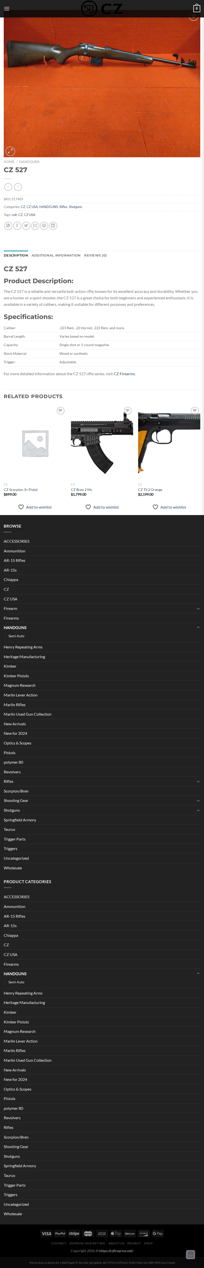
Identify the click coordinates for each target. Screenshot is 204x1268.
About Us (116, 1243)
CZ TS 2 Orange (150, 489)
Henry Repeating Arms (23, 646)
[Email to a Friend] (35, 226)
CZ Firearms (124, 373)
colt (14, 215)
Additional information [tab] (56, 255)
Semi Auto (16, 636)
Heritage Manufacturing (24, 656)
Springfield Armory (20, 819)
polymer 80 (13, 762)
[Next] (200, 460)
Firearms (11, 618)
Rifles (63, 207)
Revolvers (12, 771)
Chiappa (11, 579)
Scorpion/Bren (16, 791)
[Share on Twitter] (26, 226)
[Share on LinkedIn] (53, 226)
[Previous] (4, 460)
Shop (148, 1243)
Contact (58, 1243)
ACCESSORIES (16, 541)
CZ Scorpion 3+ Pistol (21, 489)
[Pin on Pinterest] (44, 226)
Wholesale (13, 867)
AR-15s (10, 570)
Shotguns (75, 207)
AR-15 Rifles (14, 560)
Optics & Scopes (17, 742)
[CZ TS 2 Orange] (169, 443)
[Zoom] (10, 151)
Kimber (10, 666)
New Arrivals (15, 723)
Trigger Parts (15, 839)
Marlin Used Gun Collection (27, 714)
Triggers (10, 848)
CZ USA (32, 207)
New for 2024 (15, 733)
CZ (23, 207)
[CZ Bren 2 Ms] (102, 443)
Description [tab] (16, 255)
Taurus (9, 829)
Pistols (9, 752)
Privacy (134, 1243)
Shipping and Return (87, 1243)
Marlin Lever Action (21, 694)
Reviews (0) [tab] (95, 255)
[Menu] (7, 8)
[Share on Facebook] (17, 226)
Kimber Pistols (16, 675)
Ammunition (14, 550)
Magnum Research (20, 685)
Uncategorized (16, 858)
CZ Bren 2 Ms (81, 489)
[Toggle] (198, 608)
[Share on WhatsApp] (8, 226)
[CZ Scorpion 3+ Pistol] (35, 443)
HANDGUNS (29, 162)
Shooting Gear (16, 800)
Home (9, 162)
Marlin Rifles (15, 704)
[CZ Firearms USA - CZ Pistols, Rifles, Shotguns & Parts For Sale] (102, 8)
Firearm (10, 608)
